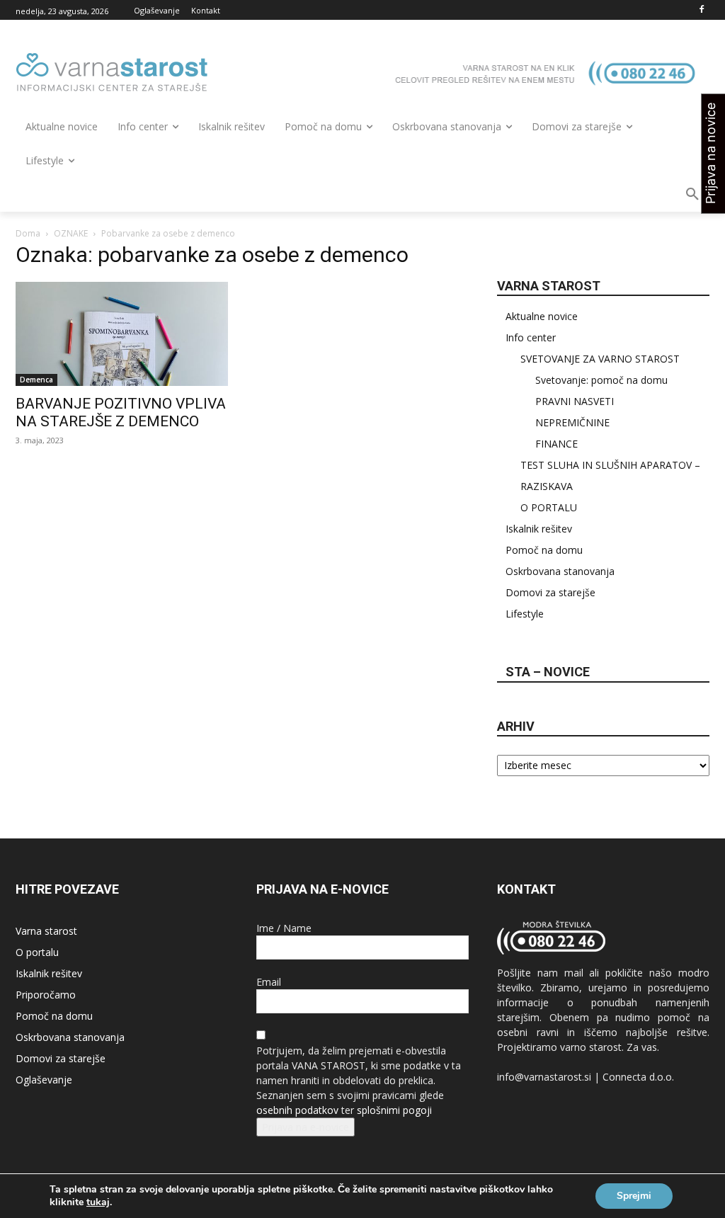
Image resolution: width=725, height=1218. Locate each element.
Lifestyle (525, 613)
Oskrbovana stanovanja (560, 571)
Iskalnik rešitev (539, 528)
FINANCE (556, 443)
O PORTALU (548, 507)
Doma (28, 233)
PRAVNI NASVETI (574, 401)
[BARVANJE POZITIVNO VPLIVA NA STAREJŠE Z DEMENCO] (122, 334)
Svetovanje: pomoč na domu (601, 380)
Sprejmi (634, 1195)
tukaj (98, 1202)
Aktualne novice (542, 316)
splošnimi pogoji (394, 1110)
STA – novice (548, 671)
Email (268, 982)
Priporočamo (46, 994)
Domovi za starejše (550, 592)
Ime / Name (284, 928)
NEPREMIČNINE (572, 422)
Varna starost (46, 931)
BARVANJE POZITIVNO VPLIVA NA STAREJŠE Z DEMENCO (121, 412)
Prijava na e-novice (305, 1127)
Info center (531, 337)
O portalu (37, 952)
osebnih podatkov (297, 1110)
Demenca (36, 380)
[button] (692, 195)
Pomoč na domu (544, 550)
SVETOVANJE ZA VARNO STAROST (600, 358)
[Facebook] (701, 10)
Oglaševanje (44, 1079)
